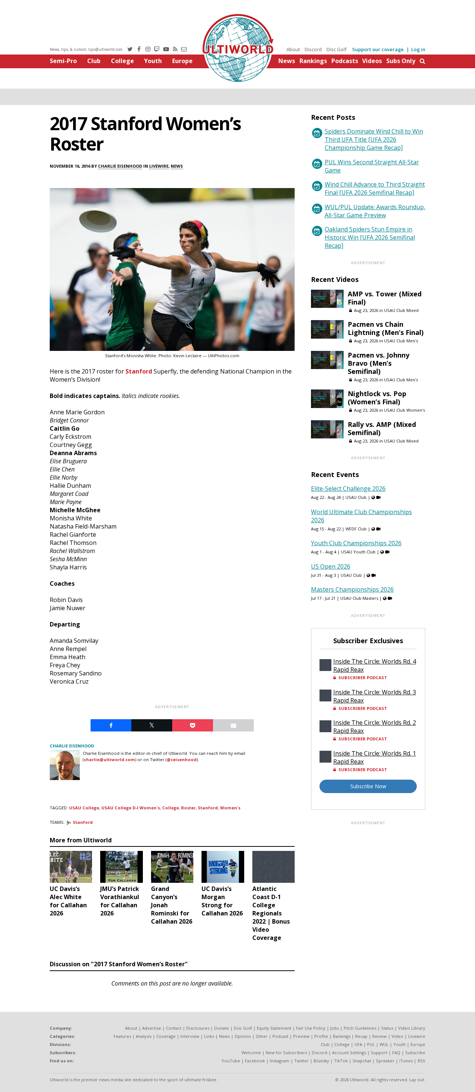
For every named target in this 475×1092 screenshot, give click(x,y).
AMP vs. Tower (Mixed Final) (385, 297)
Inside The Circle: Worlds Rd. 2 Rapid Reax (374, 726)
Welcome (251, 1052)
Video (397, 1036)
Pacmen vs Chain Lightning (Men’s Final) (385, 328)
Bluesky (321, 1060)
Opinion (243, 1036)
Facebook (255, 1060)
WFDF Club (356, 529)
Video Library (411, 1028)
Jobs (334, 1028)
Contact (173, 1028)
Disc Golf (337, 49)
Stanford (138, 371)
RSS (421, 1060)
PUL (371, 1044)
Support (379, 1052)
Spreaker (385, 1060)
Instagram (279, 1060)
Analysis (143, 1036)
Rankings (313, 61)
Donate (221, 1028)
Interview (189, 1036)
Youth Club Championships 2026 (356, 543)
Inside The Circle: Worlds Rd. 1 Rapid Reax (374, 757)
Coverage (166, 1036)
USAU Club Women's (404, 410)
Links (209, 1036)
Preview (301, 1036)
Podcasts (344, 61)
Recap (361, 1036)
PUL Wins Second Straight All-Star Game (372, 166)
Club (94, 61)
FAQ (396, 1052)
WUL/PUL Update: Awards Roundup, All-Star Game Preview (375, 211)
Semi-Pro (63, 61)
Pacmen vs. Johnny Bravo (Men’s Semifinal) (378, 363)
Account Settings (349, 1052)
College (122, 61)
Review (379, 1036)
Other (262, 1036)
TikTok (341, 1060)
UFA (358, 1044)
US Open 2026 (330, 566)
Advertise (151, 1028)
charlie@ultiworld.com (109, 759)
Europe (182, 61)
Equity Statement (274, 1028)
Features (122, 1036)
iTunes (406, 1060)
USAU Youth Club (358, 552)
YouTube (231, 1060)
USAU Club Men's (401, 340)
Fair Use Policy (310, 1028)
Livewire (158, 166)
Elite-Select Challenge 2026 (348, 488)
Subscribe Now (368, 786)
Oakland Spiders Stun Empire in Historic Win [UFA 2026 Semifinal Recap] (370, 237)
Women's (230, 807)
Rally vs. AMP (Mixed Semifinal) (382, 428)
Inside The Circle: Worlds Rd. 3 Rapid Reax (374, 696)
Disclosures (197, 1028)
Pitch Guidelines (360, 1028)
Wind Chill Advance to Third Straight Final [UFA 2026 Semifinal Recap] (375, 188)
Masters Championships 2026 (352, 589)
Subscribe (415, 1052)
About (293, 49)
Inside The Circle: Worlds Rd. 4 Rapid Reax (374, 665)
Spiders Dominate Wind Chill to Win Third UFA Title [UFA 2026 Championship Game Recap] (374, 139)
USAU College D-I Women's (130, 807)
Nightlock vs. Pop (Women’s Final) (377, 397)
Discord (313, 49)
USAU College (84, 807)
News (286, 61)
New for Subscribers (286, 1052)
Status (387, 1028)
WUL (384, 1044)
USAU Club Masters (359, 598)
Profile (321, 1036)
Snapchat (362, 1060)
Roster (188, 807)
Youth (153, 61)
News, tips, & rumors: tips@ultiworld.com (86, 49)
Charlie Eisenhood (120, 166)
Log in (418, 49)
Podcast (280, 1036)
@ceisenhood (182, 759)
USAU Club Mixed (401, 310)
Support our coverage (378, 49)
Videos (372, 61)
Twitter (301, 1060)
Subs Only (400, 61)
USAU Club (356, 497)
